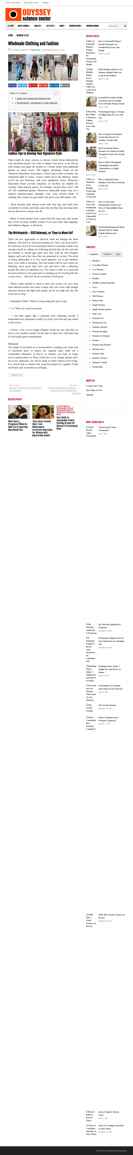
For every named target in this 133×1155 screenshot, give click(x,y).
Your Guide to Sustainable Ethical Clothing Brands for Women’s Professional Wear (66, 423)
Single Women (98, 305)
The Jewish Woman (107, 705)
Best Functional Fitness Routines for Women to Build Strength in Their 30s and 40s (111, 151)
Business (96, 261)
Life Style (50, 26)
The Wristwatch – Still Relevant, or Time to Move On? (37, 103)
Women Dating (75, 26)
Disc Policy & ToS (31, 3)
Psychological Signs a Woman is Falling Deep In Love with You (111, 115)
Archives (107, 254)
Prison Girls (97, 300)
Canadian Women (100, 265)
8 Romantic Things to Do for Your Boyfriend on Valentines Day (111, 641)
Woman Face (98, 318)
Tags (118, 254)
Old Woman (97, 296)
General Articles (99, 274)
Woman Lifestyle (99, 327)
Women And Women (101, 345)
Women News (98, 349)
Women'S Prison (99, 358)
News (62, 26)
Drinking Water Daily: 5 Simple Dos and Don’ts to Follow (109, 669)
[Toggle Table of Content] (55, 93)
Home (11, 26)
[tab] (94, 254)
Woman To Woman (100, 336)
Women (95, 340)
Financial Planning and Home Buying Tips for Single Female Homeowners (111, 230)
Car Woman (97, 269)
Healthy (37, 26)
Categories (93, 254)
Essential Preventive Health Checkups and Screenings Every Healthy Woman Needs (111, 100)
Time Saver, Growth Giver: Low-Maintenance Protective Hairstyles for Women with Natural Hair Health (42, 428)
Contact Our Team (12, 3)
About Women (23, 26)
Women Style (22, 35)
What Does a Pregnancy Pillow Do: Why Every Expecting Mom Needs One (18, 425)
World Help (97, 367)
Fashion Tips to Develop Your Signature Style (33, 98)
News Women (98, 292)
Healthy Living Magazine (103, 283)
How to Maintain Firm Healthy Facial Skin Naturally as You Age (111, 182)
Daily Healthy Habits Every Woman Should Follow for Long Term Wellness (110, 72)
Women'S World (99, 362)
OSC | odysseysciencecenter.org (114, 1150)
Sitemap (45, 3)
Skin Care (96, 314)
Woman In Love (99, 323)
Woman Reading (92, 26)
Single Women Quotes (102, 309)
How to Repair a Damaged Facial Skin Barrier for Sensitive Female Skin (110, 137)
